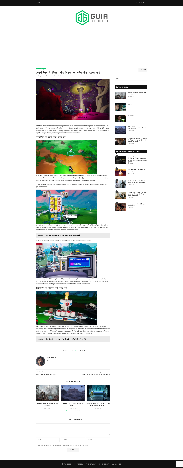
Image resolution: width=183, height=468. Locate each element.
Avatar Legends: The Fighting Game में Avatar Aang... (98, 404)
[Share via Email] (84, 350)
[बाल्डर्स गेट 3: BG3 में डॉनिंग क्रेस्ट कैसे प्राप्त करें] (120, 207)
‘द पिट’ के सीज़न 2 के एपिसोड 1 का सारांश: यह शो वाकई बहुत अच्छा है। (137, 181)
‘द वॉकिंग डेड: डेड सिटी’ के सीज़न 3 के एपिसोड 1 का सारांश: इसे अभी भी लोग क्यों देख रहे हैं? (137, 140)
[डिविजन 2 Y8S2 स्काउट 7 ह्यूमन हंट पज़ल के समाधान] (73, 393)
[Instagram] (139, 3)
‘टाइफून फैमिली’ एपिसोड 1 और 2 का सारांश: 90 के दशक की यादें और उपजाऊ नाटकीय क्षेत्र (137, 194)
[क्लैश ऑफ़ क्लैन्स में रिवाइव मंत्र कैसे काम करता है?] (120, 172)
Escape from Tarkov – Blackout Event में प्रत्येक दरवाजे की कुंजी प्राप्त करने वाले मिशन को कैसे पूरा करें (137, 159)
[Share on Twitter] (80, 350)
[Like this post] (76, 350)
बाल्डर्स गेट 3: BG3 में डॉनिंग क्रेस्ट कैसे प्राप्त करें (136, 204)
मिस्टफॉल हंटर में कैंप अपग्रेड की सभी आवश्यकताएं (47, 404)
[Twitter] (137, 3)
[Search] (146, 3)
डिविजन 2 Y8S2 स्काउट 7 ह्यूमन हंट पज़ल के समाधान (137, 127)
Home (38, 3)
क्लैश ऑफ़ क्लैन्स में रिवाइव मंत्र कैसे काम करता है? (136, 170)
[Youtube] (143, 3)
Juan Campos (47, 76)
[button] (38, 398)
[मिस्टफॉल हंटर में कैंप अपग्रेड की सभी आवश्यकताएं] (47, 393)
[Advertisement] (91, 49)
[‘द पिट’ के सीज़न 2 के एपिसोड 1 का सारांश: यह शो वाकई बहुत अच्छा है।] (120, 184)
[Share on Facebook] (78, 350)
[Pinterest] (141, 3)
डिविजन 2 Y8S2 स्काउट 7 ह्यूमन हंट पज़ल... (73, 404)
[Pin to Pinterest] (82, 350)
